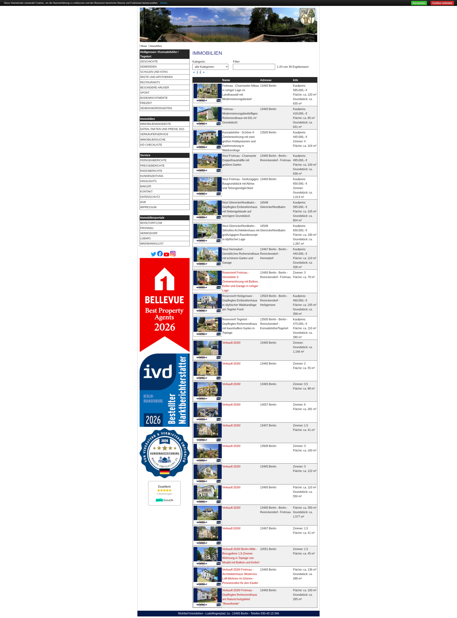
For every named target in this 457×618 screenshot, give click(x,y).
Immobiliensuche (152, 139)
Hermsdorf (149, 233)
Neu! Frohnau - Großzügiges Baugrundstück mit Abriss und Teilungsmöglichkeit (240, 184)
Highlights (148, 181)
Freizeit (146, 103)
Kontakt (146, 191)
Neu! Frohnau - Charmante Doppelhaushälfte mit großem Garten (239, 160)
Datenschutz (150, 197)
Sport (144, 93)
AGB (143, 202)
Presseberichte (152, 165)
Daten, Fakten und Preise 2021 (162, 129)
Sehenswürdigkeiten (156, 108)
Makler (145, 186)
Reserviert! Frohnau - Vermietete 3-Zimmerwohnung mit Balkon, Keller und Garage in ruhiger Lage (240, 281)
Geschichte (149, 61)
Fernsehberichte (153, 160)
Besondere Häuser (154, 87)
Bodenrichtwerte (154, 98)
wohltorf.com (151, 223)
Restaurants (150, 82)
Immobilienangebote (155, 124)
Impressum (148, 207)
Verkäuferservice (154, 134)
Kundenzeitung (151, 176)
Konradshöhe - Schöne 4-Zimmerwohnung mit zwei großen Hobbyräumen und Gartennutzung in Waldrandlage (239, 141)
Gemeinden (148, 66)
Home (144, 46)
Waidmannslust (152, 243)
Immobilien (156, 46)
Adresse (266, 80)
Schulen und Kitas (154, 72)
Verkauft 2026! (231, 342)
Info (295, 80)
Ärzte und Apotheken (156, 77)
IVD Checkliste (151, 145)
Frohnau (147, 228)
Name (226, 80)
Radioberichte (151, 171)
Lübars (145, 238)
